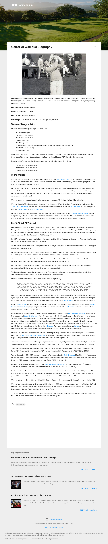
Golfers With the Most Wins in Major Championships (33, 457)
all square (50, 326)
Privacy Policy (58, 527)
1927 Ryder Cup (21, 304)
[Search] (99, 6)
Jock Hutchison (69, 355)
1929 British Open (37, 209)
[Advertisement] (54, 25)
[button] (95, 46)
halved (76, 326)
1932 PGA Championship (76, 313)
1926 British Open (63, 179)
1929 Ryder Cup (71, 307)
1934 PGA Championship (79, 213)
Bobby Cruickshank (30, 316)
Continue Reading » (88, 470)
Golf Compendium (22, 5)
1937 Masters (75, 207)
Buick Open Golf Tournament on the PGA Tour (31, 495)
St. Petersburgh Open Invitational (33, 335)
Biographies (20, 405)
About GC (48, 527)
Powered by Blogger (55, 519)
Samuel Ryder (68, 300)
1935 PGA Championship (19, 207)
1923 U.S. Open (23, 209)
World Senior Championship (54, 364)
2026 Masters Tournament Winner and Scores (31, 476)
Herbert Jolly (24, 307)
